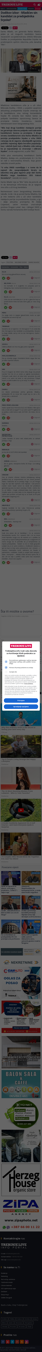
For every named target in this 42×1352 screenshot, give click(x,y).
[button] (21, 672)
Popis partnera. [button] (28, 683)
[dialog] (21, 676)
